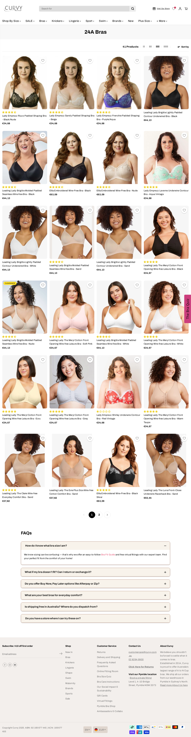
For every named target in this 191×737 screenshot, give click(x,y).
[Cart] (186, 8)
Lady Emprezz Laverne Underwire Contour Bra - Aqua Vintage (166, 192)
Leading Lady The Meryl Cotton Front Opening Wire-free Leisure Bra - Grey (69, 417)
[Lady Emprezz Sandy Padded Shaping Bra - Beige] (71, 82)
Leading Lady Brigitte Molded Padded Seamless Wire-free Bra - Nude (22, 342)
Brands (117, 20)
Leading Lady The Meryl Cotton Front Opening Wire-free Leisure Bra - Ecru (21, 417)
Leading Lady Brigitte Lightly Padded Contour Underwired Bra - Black (163, 114)
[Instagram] (9, 664)
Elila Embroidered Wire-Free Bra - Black (70, 190)
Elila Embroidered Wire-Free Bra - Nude (117, 190)
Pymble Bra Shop (106, 706)
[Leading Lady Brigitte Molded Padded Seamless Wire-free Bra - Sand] (71, 232)
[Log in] (180, 8)
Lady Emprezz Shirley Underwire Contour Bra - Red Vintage (118, 417)
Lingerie (74, 20)
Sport (89, 20)
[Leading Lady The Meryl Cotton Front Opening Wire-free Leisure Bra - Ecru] (24, 381)
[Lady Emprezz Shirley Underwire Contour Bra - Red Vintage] (119, 381)
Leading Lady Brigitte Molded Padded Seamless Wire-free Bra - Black (22, 192)
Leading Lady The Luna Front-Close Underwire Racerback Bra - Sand (162, 492)
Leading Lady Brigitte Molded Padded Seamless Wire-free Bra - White (116, 342)
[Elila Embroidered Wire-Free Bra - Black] (71, 157)
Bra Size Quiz (104, 676)
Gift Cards (102, 695)
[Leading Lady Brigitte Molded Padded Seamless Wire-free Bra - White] (119, 307)
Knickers (57, 20)
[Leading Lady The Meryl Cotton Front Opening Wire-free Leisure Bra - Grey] (71, 381)
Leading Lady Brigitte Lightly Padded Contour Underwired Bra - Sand (116, 264)
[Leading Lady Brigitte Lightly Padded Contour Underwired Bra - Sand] (119, 232)
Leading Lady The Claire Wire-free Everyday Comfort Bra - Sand (19, 495)
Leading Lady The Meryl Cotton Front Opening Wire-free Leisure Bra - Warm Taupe (163, 419)
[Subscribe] (60, 654)
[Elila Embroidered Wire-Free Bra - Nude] (119, 157)
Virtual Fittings (104, 701)
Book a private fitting (140, 678)
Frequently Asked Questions (106, 664)
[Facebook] (4, 664)
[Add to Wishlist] (43, 60)
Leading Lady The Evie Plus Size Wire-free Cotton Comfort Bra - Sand (71, 492)
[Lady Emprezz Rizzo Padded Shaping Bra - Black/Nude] (24, 82)
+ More (161, 20)
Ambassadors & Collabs (110, 711)
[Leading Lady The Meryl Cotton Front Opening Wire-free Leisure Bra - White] (166, 307)
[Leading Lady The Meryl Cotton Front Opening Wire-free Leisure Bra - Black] (166, 232)
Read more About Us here (174, 685)
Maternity (70, 683)
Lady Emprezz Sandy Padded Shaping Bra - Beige (71, 117)
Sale (67, 698)
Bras (42, 20)
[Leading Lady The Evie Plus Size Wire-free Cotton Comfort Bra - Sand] (71, 460)
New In (69, 652)
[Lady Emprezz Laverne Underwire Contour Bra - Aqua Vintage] (166, 157)
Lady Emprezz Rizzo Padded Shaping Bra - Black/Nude (24, 117)
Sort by (185, 46)
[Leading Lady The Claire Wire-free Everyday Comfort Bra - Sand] (24, 460)
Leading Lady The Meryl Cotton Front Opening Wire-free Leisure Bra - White (163, 342)
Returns (101, 652)
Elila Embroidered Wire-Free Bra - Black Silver (117, 495)
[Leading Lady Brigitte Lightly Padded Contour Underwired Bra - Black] (166, 82)
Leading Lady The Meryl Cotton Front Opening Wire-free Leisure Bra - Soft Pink (71, 342)
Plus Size (144, 20)
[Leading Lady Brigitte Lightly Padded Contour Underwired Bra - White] (24, 232)
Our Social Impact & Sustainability (107, 689)
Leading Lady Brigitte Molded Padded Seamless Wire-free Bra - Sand (69, 267)
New (131, 20)
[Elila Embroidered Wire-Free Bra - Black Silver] (119, 460)
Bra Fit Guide (108, 554)
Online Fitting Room (107, 671)
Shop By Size (11, 20)
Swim (102, 20)
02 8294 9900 (136, 659)
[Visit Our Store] (161, 8)
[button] (187, 309)
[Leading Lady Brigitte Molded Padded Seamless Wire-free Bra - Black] (24, 157)
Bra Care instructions (108, 681)
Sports (69, 693)
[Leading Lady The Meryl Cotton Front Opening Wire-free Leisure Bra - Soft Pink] (71, 307)
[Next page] (107, 515)
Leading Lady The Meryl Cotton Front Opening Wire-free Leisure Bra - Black (163, 267)
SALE (29, 20)
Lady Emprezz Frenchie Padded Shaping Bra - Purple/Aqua (118, 117)
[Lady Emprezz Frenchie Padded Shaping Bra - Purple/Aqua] (119, 82)
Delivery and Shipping (108, 657)
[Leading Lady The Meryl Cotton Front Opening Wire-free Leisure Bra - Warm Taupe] (166, 381)
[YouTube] (14, 664)
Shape (68, 672)
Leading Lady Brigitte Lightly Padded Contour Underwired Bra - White (21, 264)
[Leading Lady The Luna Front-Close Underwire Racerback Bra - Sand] (166, 460)
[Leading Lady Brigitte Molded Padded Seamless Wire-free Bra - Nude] (24, 307)
